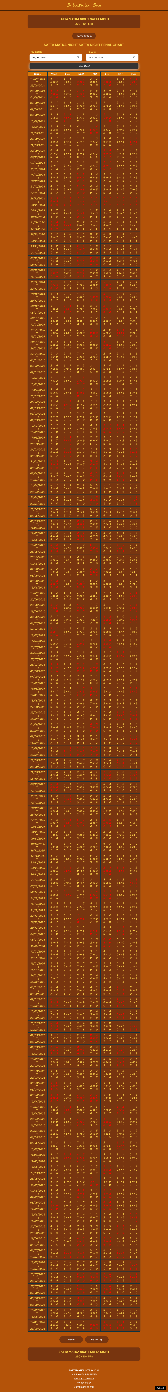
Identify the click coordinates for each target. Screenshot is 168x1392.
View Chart (84, 66)
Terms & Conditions (84, 1378)
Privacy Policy (84, 1382)
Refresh (160, 1388)
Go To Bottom (84, 36)
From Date (36, 51)
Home (71, 1339)
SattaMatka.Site (84, 5)
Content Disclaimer (84, 1386)
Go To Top (97, 1339)
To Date (91, 51)
